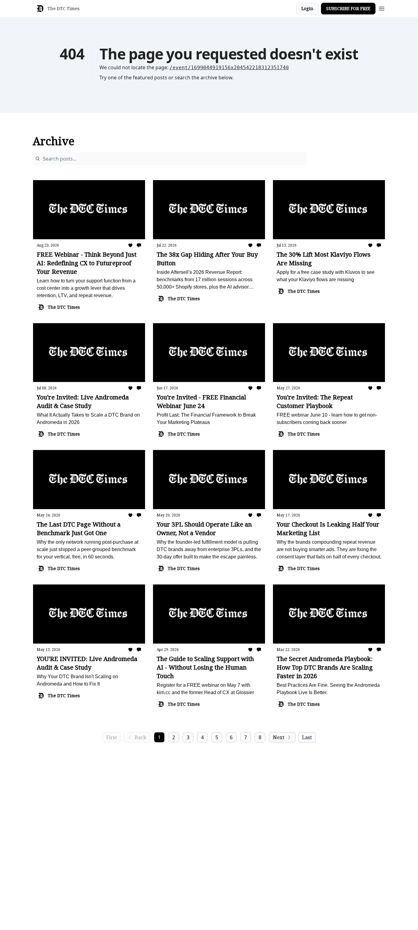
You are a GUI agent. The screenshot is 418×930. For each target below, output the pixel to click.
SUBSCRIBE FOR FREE (348, 8)
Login (307, 8)
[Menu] (381, 7)
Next (278, 737)
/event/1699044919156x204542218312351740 (229, 67)
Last (307, 737)
